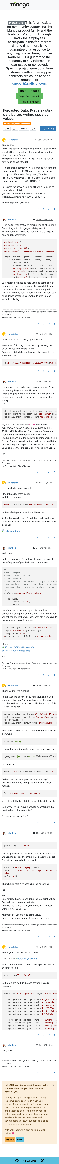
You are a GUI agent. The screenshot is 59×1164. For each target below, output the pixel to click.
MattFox (12, 219)
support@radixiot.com (29, 83)
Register (10, 1139)
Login (19, 1139)
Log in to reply (48, 128)
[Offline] (5, 219)
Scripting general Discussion (18, 123)
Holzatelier (13, 140)
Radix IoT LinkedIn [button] (29, 101)
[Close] (53, 1085)
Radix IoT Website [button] (29, 90)
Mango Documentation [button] (29, 96)
